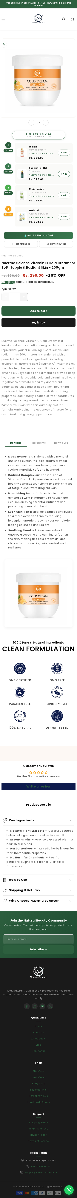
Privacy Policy (38, 1134)
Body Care (38, 1083)
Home (38, 1026)
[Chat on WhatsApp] (69, 1190)
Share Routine (58, 244)
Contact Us (39, 1051)
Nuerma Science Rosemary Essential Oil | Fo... (42, 175)
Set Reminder (23, 244)
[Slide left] (31, 123)
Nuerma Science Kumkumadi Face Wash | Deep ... (42, 153)
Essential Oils (38, 1089)
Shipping (8, 282)
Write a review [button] (38, 786)
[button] (64, 19)
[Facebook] (27, 1006)
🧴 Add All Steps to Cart (38, 235)
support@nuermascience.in (41, 1172)
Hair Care (38, 1077)
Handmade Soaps (38, 1102)
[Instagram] (35, 1006)
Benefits (15, 443)
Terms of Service (38, 1141)
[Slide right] (46, 123)
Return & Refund (39, 1128)
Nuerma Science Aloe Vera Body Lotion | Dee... (42, 196)
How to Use (61, 443)
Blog (38, 1044)
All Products (38, 1038)
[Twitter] (50, 1006)
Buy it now (38, 322)
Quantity (8, 289)
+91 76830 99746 (41, 1166)
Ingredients (39, 443)
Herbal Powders (38, 1095)
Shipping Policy (38, 1122)
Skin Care (38, 1071)
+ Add (64, 152)
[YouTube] (42, 1006)
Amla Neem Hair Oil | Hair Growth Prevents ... (42, 217)
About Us (38, 1032)
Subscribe (37, 949)
